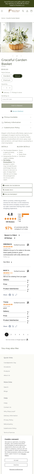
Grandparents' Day (10, 363)
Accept (16, 460)
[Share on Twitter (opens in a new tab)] (13, 295)
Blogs (6, 391)
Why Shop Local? (9, 411)
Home (3, 18)
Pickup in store (17, 92)
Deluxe (17, 76)
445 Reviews (11, 222)
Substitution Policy (10, 428)
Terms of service (9, 432)
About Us (7, 375)
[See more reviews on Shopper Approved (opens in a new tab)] (16, 295)
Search (6, 387)
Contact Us (7, 407)
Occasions (7, 367)
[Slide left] (13, 56)
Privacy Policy (8, 420)
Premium (6, 80)
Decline (16, 465)
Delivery (7, 92)
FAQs (5, 403)
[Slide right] (21, 56)
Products (7, 371)
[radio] (24, 214)
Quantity (4, 84)
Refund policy (8, 424)
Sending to (8, 96)
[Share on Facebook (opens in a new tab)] (10, 295)
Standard (6, 76)
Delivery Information (11, 415)
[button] (23, 11)
